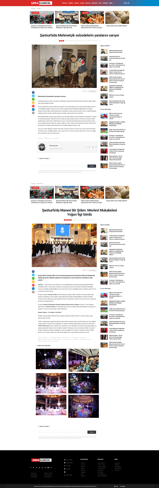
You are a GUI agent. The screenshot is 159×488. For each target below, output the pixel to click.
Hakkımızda (34, 473)
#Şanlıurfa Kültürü (42, 341)
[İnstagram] (37, 467)
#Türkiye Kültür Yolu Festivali (78, 337)
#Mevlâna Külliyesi (57, 339)
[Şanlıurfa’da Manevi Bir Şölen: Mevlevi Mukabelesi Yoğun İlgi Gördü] (64, 245)
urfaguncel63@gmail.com (56, 148)
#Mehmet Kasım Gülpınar (44, 339)
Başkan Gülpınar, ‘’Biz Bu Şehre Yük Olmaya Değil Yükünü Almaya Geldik (115, 158)
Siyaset (77, 3)
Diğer (111, 3)
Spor (100, 3)
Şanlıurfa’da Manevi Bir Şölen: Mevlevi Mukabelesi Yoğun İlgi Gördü (117, 102)
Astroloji (117, 470)
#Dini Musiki (76, 339)
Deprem (64, 3)
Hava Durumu (101, 463)
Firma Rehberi (101, 474)
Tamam (123, 486)
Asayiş (82, 3)
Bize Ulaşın (69, 475)
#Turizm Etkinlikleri (53, 341)
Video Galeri (69, 462)
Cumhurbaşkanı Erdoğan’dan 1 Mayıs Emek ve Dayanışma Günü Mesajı (117, 151)
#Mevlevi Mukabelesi (55, 337)
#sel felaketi (56, 138)
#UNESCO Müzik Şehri (85, 339)
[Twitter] (34, 467)
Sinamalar (100, 470)
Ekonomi (88, 3)
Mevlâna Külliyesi (54, 294)
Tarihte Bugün (101, 468)
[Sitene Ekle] (52, 467)
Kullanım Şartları (48, 473)
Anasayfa (33, 8)
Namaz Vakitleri (102, 466)
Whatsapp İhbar (48, 475)
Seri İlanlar (100, 472)
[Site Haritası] (49, 467)
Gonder (92, 166)
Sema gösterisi (78, 297)
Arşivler (68, 469)
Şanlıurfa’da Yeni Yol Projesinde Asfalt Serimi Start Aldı (117, 58)
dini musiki (53, 289)
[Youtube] (40, 467)
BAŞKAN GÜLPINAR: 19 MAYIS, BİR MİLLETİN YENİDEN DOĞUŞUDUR (117, 123)
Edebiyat (105, 3)
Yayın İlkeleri (34, 475)
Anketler (117, 465)
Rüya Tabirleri (118, 468)
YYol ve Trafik (101, 465)
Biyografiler (118, 466)
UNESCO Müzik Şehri (44, 326)
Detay (116, 486)
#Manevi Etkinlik (67, 339)
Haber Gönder (47, 477)
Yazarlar (68, 466)
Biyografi (94, 3)
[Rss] (46, 467)
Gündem (70, 3)
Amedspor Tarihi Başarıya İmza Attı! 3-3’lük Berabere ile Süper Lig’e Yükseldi (117, 65)
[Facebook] (31, 467)
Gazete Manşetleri (102, 476)
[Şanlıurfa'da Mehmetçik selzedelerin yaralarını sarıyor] (64, 66)
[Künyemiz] (65, 472)
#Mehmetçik (48, 138)
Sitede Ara (117, 463)
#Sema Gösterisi (66, 337)
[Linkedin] (43, 467)
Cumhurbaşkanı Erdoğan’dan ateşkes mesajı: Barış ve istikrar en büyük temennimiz (117, 72)
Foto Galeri (69, 459)
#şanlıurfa (40, 138)
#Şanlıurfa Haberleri (43, 337)
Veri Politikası (34, 477)
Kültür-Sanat (40, 183)
